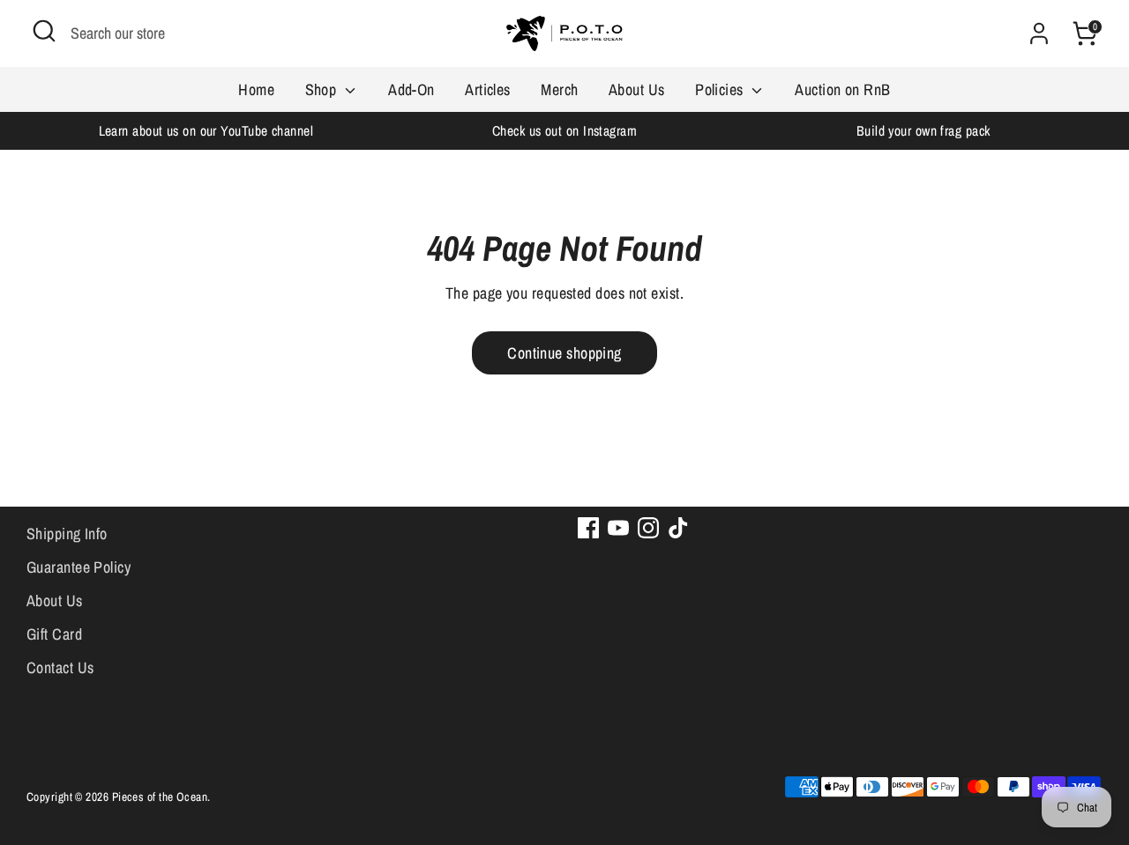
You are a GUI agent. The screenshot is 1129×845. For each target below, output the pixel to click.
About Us (637, 89)
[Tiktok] (678, 527)
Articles (488, 89)
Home (256, 89)
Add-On (411, 89)
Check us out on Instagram (564, 131)
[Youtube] (618, 527)
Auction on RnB (842, 89)
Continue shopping (564, 353)
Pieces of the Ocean (160, 796)
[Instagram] (648, 527)
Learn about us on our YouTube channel (206, 131)
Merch (559, 89)
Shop (322, 89)
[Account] (1039, 33)
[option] (205, 131)
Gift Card (54, 634)
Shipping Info (67, 534)
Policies (721, 89)
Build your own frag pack (923, 131)
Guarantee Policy (78, 567)
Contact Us (60, 667)
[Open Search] (44, 30)
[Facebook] (588, 527)
